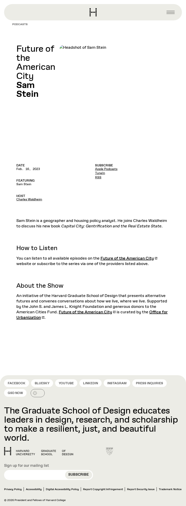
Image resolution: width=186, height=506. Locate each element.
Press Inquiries (149, 383)
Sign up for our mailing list (26, 466)
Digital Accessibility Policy (62, 489)
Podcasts (20, 24)
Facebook (16, 383)
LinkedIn (90, 383)
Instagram (117, 383)
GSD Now (15, 393)
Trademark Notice (170, 489)
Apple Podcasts (106, 169)
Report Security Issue (141, 489)
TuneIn (100, 173)
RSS (98, 177)
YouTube (66, 383)
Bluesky (42, 383)
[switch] (38, 393)
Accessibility (34, 489)
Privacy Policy (13, 489)
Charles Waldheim (29, 199)
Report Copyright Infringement (103, 489)
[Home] (38, 451)
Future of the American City (127, 258)
